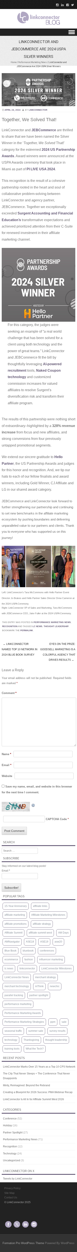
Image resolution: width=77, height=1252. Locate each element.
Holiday (7, 1125)
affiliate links (40, 906)
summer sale (35, 1030)
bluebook (28, 950)
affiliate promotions (15, 923)
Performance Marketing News (32, 62)
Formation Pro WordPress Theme (23, 1243)
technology (10, 1039)
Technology (9, 1153)
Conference (10, 1118)
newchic (54, 986)
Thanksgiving (31, 1039)
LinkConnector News (16, 977)
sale (64, 1021)
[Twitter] (71, 4)
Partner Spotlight (12, 1132)
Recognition (9, 626)
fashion (28, 959)
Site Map (9, 1193)
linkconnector (38, 110)
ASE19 (44, 941)
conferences (47, 950)
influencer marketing (51, 959)
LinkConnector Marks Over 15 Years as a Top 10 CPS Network (39, 1066)
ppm (52, 1021)
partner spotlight (38, 995)
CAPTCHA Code (56, 819)
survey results (57, 1030)
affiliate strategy (42, 923)
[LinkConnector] (38, 25)
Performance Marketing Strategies (24, 1021)
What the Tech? (35, 1048)
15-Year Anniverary (15, 906)
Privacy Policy (12, 1188)
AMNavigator (12, 941)
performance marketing (17, 1004)
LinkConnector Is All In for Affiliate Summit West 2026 (33, 1099)
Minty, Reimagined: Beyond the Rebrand (26, 1085)
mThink (39, 986)
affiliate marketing (14, 914)
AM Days (63, 932)
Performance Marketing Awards (22, 1013)
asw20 (58, 941)
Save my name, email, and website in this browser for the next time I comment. (37, 789)
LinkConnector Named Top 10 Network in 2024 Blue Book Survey (19, 649)
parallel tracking (13, 995)
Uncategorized (11, 1160)
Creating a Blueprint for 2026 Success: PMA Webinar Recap (38, 1092)
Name (6, 754)
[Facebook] (66, 4)
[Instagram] (56, 4)
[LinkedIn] (61, 4)
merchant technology (16, 986)
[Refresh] (33, 804)
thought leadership (56, 626)
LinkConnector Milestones (56, 968)
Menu (38, 32)
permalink (26, 630)
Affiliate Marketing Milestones (48, 914)
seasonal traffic (13, 1030)
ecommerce (11, 959)
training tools (11, 1048)
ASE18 (30, 941)
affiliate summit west (40, 932)
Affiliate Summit (13, 932)
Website (7, 776)
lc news (37, 626)
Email (6, 765)
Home (13, 62)
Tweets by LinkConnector (17, 1178)
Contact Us (10, 1197)
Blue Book (10, 950)
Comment (9, 693)
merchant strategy (45, 977)
